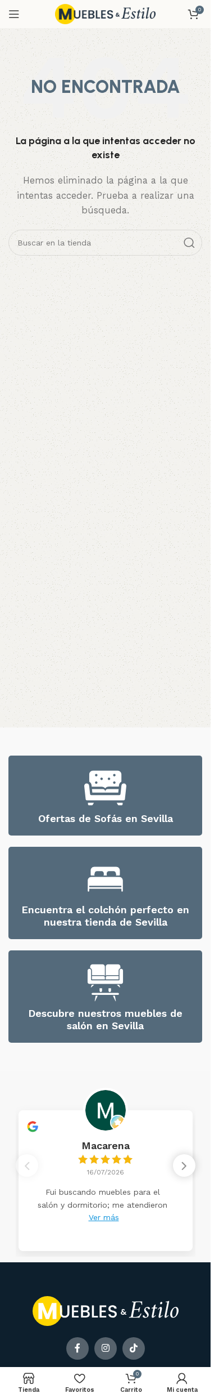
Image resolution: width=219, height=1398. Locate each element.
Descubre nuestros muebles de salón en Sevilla (105, 1019)
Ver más (104, 1217)
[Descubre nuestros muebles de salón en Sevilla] (105, 983)
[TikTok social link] (133, 1348)
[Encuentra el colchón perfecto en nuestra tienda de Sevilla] (105, 879)
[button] (184, 1165)
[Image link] (106, 1311)
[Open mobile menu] (14, 14)
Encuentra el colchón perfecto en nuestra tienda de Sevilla (105, 916)
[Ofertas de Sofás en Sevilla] (105, 788)
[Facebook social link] (77, 1348)
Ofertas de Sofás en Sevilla (105, 818)
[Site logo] (105, 13)
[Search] (189, 243)
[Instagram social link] (105, 1348)
